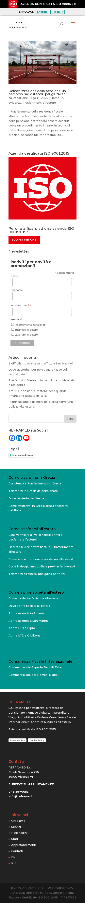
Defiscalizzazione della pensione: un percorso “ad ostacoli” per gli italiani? (38, 92)
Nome (14, 276)
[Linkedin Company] (19, 438)
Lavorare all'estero (26, 334)
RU (13, 863)
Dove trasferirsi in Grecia (26, 498)
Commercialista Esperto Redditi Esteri (35, 667)
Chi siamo (18, 820)
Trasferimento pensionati (29, 324)
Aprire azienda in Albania (26, 613)
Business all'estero (26, 329)
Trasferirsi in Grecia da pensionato (33, 491)
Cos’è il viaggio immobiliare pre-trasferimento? (41, 566)
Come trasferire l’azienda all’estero (33, 598)
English (42, 11)
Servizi (16, 826)
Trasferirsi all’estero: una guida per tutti (36, 574)
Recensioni (19, 833)
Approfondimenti (23, 845)
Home (55, 98)
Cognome (16, 289)
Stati (14, 839)
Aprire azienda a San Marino (28, 621)
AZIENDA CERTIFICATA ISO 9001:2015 (48, 4)
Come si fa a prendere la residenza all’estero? (40, 559)
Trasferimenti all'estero (39, 102)
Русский (57, 11)
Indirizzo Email (20, 305)
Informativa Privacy (22, 455)
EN (13, 857)
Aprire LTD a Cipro (21, 628)
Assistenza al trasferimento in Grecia (34, 483)
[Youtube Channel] (26, 438)
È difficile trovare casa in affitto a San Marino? (41, 363)
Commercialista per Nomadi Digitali (33, 675)
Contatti (17, 851)
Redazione (20, 98)
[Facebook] (12, 438)
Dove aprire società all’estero (29, 606)
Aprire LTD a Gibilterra (24, 635)
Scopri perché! (24, 239)
